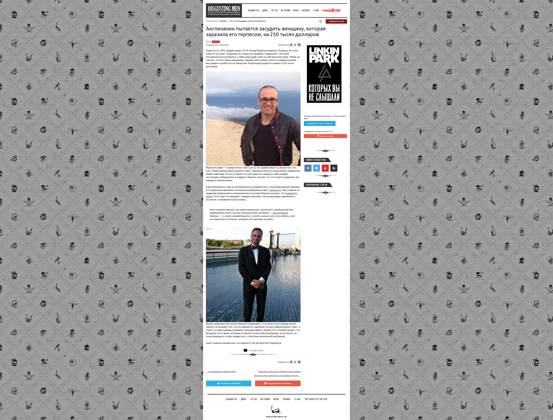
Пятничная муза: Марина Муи (221, 371)
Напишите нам (336, 21)
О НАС (316, 10)
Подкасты (253, 10)
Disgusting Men (212, 45)
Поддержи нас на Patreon (279, 383)
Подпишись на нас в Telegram (320, 123)
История (285, 10)
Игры (296, 10)
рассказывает (280, 213)
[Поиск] (320, 21)
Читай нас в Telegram (230, 383)
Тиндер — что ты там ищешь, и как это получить (242, 21)
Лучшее (306, 10)
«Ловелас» (274, 190)
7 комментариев (255, 350)
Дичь (265, 10)
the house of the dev (331, 10)
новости (216, 42)
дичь (209, 42)
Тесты (274, 10)
